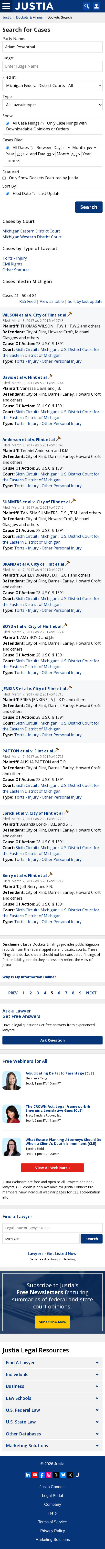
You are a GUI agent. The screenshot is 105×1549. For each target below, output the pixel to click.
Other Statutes (16, 270)
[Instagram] (49, 1475)
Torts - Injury (14, 258)
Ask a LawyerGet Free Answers (21, 1013)
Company (52, 1504)
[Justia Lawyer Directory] (77, 1475)
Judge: (8, 58)
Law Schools (18, 1398)
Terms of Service (52, 1522)
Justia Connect (52, 1487)
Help (52, 1513)
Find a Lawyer (17, 1216)
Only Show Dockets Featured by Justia (43, 177)
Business (15, 1386)
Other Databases (23, 1434)
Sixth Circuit (26, 349)
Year (10, 154)
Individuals (17, 1374)
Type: (7, 96)
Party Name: (13, 38)
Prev (13, 993)
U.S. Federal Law (23, 1410)
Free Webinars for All (24, 1061)
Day (57, 147)
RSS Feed (27, 301)
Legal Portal (52, 1496)
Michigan (49, 349)
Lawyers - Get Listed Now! (52, 1253)
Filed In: (9, 77)
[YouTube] (35, 1475)
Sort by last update (85, 301)
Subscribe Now (52, 1321)
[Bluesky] (63, 1475)
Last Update (49, 193)
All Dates (21, 147)
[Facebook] (42, 1475)
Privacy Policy (52, 1531)
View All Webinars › (52, 1167)
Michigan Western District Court (32, 237)
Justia (59, 1464)
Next (91, 993)
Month (78, 147)
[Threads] (56, 1475)
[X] (70, 1475)
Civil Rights (12, 264)
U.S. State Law (21, 1422)
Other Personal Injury (62, 361)
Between (44, 147)
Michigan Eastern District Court (31, 231)
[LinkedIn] (28, 1475)
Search (88, 207)
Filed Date (22, 193)
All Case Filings (26, 123)
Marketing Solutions (27, 1445)
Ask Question (52, 1040)
